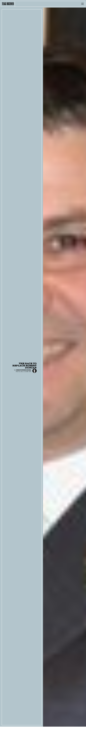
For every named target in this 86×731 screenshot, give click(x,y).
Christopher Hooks (23, 369)
